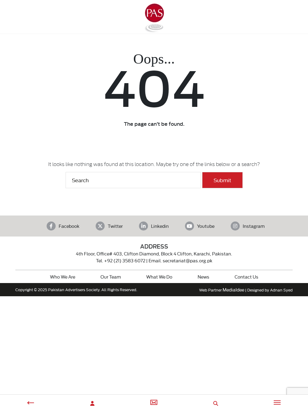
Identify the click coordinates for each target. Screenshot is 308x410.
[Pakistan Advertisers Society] (154, 30)
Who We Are (62, 276)
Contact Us (246, 276)
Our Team (110, 276)
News (203, 276)
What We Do (159, 276)
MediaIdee (233, 289)
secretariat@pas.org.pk (187, 260)
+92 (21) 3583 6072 (124, 260)
